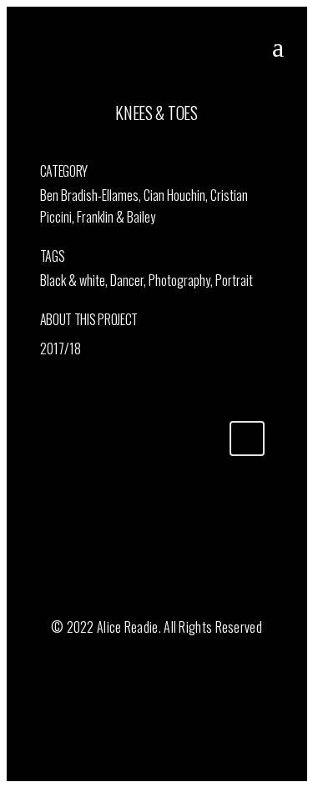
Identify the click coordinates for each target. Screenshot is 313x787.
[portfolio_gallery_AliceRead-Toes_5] (54, 147)
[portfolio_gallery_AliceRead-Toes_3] (51, 147)
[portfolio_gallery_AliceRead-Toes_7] (59, 147)
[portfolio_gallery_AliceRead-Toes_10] (56, 147)
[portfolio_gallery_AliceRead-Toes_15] (46, 147)
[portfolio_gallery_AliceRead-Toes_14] (41, 147)
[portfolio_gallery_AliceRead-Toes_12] (44, 147)
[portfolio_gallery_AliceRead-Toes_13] (49, 147)
